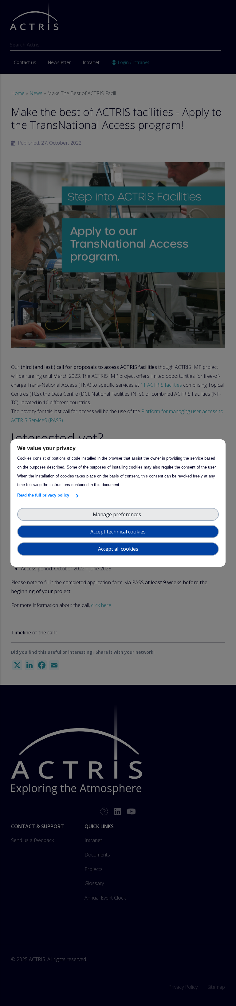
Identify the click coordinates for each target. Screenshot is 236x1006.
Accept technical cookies (118, 531)
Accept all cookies (118, 548)
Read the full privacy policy (44, 495)
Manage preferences (118, 514)
